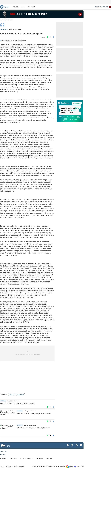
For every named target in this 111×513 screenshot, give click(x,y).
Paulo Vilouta (20, 394)
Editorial (11, 394)
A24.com (13, 458)
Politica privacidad (19, 466)
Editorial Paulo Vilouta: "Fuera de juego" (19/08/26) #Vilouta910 (34, 413)
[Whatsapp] (47, 37)
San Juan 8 (39, 458)
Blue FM (49, 458)
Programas (16, 6)
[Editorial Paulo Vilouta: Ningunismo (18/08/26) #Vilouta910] (7, 428)
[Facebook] (53, 37)
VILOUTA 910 (10, 20)
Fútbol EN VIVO (31, 6)
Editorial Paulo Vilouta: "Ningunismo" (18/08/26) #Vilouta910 (33, 427)
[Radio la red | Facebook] (68, 445)
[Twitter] (50, 37)
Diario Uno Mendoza (26, 458)
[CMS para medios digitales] (79, 466)
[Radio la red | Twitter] (72, 445)
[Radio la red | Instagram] (77, 445)
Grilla (23, 6)
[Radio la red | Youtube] (81, 445)
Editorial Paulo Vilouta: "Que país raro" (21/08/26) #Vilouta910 (17, 403)
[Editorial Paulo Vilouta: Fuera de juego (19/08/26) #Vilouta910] (7, 414)
